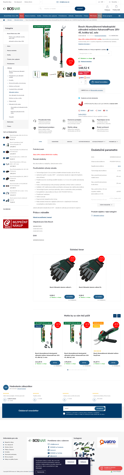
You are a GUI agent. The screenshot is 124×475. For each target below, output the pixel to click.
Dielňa (9, 55)
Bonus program (9, 457)
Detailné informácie (84, 44)
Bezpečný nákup (7, 2)
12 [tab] (84, 369)
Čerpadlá (11, 117)
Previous (115, 315)
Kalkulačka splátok (86, 73)
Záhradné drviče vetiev (15, 104)
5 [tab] (73, 369)
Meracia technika (11, 50)
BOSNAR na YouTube (56, 453)
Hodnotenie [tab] (55, 141)
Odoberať (100, 408)
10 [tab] (81, 369)
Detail (55, 363)
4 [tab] (72, 369)
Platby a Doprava (9, 449)
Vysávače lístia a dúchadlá (16, 89)
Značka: (82, 114)
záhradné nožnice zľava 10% (16, 41)
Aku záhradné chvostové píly (16, 95)
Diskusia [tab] (69, 141)
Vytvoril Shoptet (117, 471)
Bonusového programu (97, 90)
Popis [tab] (40, 141)
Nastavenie (40, 472)
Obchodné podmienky (10, 454)
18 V (119, 166)
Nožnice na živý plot (14, 86)
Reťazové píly (12, 101)
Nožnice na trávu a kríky (15, 98)
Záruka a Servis (28, 2)
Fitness (9, 126)
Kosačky (11, 80)
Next (119, 315)
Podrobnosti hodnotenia (100, 35)
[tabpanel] (62, 277)
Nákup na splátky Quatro (11, 459)
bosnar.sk (53, 450)
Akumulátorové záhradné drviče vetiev (19, 108)
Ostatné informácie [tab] (84, 141)
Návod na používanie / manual (42, 217)
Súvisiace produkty (98, 141)
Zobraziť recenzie (21, 389)
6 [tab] (75, 369)
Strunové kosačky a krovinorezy (17, 83)
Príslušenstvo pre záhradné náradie (16, 76)
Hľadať (80, 9)
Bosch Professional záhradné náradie (16, 72)
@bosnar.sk (53, 456)
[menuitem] (11, 15)
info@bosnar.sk (54, 444)
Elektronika (10, 122)
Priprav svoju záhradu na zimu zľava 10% (17, 37)
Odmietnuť (70, 462)
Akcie (8, 46)
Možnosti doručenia (86, 61)
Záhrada (9, 68)
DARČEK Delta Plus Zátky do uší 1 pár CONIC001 (101, 104)
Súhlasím (83, 462)
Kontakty (7, 452)
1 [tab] (67, 369)
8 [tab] (78, 369)
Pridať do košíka (101, 82)
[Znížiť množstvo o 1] (85, 83)
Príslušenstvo (10, 63)
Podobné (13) (112, 141)
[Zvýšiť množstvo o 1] (85, 81)
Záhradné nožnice (14, 92)
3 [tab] (70, 369)
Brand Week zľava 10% (13, 33)
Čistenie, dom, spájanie (13, 59)
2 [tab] (69, 369)
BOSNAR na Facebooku (56, 447)
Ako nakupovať (18, 2)
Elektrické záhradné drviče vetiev (17, 112)
